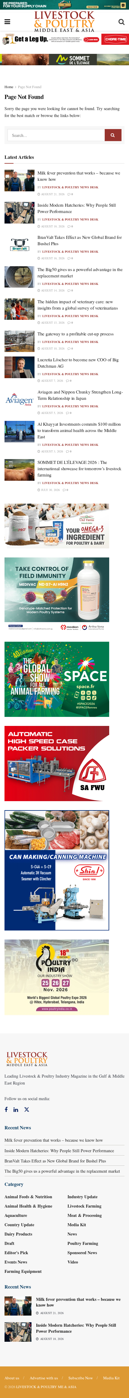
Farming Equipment (23, 1271)
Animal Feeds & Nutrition (28, 1196)
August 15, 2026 (52, 322)
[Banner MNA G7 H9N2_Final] (56, 594)
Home (8, 86)
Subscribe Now (80, 1378)
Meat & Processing (85, 1215)
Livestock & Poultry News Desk (70, 187)
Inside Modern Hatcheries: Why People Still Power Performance (59, 1150)
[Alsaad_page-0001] (56, 977)
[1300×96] (64, 4)
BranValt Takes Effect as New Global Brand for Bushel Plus (55, 1161)
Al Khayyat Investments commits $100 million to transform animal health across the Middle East (79, 430)
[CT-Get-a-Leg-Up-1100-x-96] (64, 39)
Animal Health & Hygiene (28, 1206)
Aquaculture (15, 1215)
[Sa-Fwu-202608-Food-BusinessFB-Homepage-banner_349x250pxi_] (56, 763)
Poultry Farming (83, 1243)
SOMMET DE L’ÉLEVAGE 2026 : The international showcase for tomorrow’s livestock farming (80, 468)
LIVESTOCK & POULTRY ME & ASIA (46, 1386)
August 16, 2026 (52, 258)
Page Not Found (29, 86)
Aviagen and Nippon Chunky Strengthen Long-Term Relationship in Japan (80, 395)
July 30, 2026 (50, 490)
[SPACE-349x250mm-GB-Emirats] (56, 678)
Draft (9, 1243)
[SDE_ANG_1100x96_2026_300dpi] (64, 59)
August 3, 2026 (51, 451)
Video (73, 1262)
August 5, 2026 (51, 413)
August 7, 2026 (51, 380)
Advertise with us (44, 1378)
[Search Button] (113, 135)
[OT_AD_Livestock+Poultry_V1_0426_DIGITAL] (56, 525)
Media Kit (77, 1224)
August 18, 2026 (52, 226)
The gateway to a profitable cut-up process (75, 334)
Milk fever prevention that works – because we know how (53, 1140)
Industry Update (83, 1196)
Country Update (19, 1224)
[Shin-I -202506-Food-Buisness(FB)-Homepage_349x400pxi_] (56, 869)
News (72, 1234)
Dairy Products (18, 1234)
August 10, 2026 (52, 348)
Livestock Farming (84, 1206)
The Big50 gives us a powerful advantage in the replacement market (62, 1171)
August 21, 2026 (52, 194)
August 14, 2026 (52, 290)
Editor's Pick (16, 1252)
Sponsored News (82, 1252)
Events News (15, 1262)
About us (11, 1378)
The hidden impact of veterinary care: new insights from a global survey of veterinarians (78, 304)
